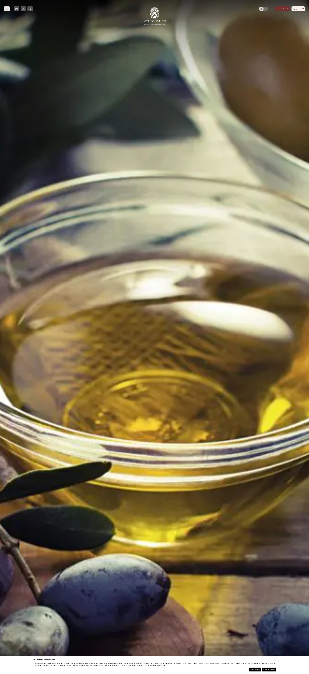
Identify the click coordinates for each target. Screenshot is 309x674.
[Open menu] (7, 8)
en (261, 8)
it (266, 8)
